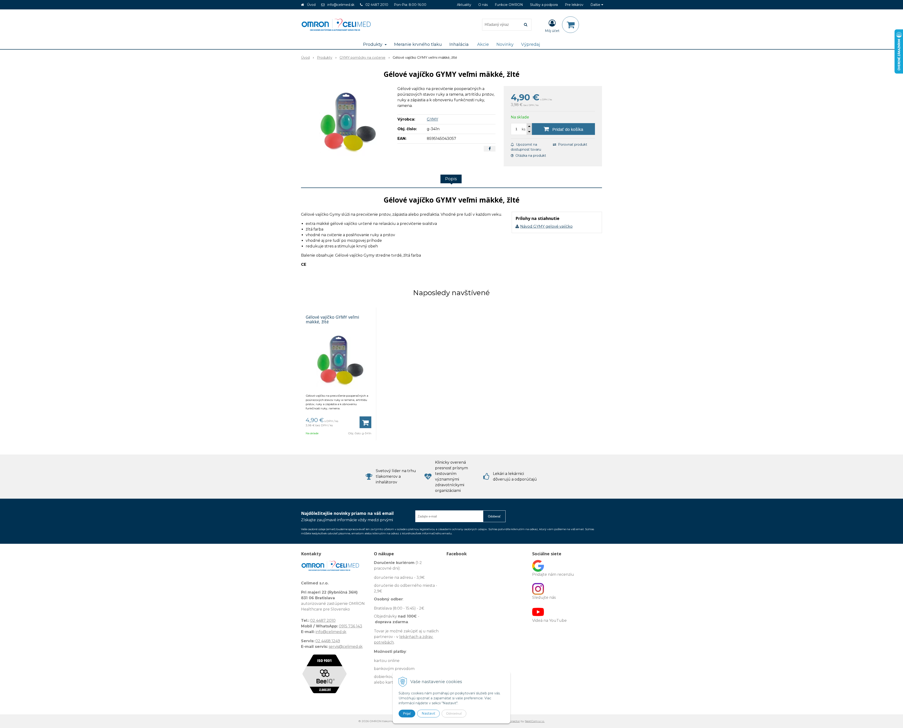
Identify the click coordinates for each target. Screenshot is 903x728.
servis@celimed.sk (346, 646)
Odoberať (494, 516)
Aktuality (464, 5)
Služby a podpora (544, 5)
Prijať (407, 713)
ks (523, 129)
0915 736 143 (350, 626)
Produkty (324, 57)
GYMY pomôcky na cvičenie (362, 57)
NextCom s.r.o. (535, 721)
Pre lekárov (574, 5)
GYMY (432, 119)
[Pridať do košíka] (365, 422)
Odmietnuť (454, 713)
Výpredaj (530, 44)
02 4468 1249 (327, 641)
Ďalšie (595, 5)
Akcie (483, 44)
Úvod (311, 5)
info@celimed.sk (340, 5)
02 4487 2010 (376, 5)
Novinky (505, 44)
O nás (483, 5)
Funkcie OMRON (509, 5)
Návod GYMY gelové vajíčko (546, 226)
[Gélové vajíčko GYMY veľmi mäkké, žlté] (346, 121)
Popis (451, 178)
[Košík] (570, 24)
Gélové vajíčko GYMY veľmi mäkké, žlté (332, 319)
